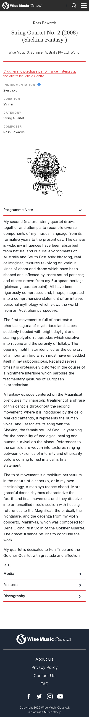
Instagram (50, 696)
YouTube (60, 696)
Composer (12, 126)
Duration (11, 98)
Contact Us (44, 675)
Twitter (39, 696)
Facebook (29, 696)
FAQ (44, 683)
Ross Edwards (44, 23)
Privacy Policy (44, 667)
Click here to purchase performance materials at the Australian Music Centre (39, 73)
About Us (44, 659)
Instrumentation (19, 84)
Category (12, 112)
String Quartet (13, 118)
